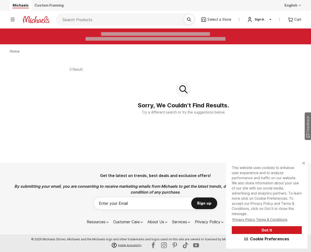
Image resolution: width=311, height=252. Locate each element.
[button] (266, 239)
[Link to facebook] (153, 245)
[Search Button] (189, 19)
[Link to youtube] (196, 245)
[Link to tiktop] (185, 245)
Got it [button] (266, 230)
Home (15, 51)
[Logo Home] (36, 19)
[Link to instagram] (164, 245)
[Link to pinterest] (175, 245)
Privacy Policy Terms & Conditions (260, 219)
